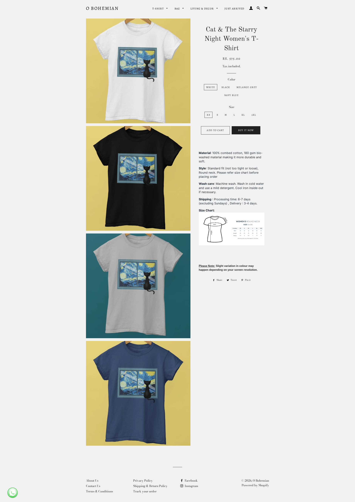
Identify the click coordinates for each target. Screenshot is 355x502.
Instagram (191, 486)
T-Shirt (158, 8)
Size (231, 107)
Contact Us (93, 486)
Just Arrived (234, 8)
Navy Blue (231, 95)
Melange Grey (246, 87)
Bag (178, 8)
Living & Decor (202, 8)
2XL (253, 114)
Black (226, 87)
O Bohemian (102, 8)
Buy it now (246, 130)
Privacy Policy (143, 480)
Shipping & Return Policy (150, 486)
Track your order (145, 491)
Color (231, 79)
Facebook (191, 480)
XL (243, 114)
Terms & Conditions (99, 491)
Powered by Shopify (255, 485)
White (210, 87)
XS (208, 114)
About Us (92, 480)
